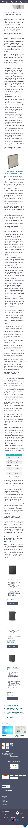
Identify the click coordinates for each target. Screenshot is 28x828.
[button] (14, 705)
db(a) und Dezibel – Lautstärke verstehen (20, 730)
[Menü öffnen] (25, 825)
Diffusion (7, 730)
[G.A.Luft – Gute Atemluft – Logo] (3, 1)
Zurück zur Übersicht (8, 717)
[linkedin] (18, 820)
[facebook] (10, 820)
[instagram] (15, 820)
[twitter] (13, 820)
